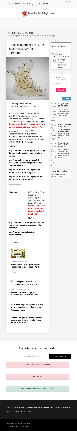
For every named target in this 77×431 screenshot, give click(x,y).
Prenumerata (20, 3)
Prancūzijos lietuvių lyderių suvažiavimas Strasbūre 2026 (24, 293)
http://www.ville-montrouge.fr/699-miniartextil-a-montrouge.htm (24, 171)
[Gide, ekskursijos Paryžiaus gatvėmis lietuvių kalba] (61, 174)
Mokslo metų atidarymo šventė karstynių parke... (63, 62)
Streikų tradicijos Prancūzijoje (64, 125)
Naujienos (58, 407)
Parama (28, 3)
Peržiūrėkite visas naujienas (21, 33)
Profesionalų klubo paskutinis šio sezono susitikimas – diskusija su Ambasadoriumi (26, 320)
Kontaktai (11, 3)
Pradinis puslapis (12, 407)
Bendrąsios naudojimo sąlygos (29, 407)
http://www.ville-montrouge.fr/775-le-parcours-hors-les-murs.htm (25, 178)
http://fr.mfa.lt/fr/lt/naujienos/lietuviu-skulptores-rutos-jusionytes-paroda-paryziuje (26, 225)
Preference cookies (26, 411)
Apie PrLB (66, 407)
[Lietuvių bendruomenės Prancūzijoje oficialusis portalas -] (38, 13)
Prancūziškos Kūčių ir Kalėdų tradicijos (64, 145)
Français (67, 2)
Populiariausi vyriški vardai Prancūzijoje (63, 105)
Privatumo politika (47, 407)
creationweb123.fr (29, 426)
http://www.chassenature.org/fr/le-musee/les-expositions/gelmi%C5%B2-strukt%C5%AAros (26, 163)
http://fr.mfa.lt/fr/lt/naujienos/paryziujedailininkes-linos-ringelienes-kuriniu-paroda (27, 153)
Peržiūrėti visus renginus (59, 46)
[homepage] (6, 3)
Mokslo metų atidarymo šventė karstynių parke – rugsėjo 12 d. (25, 265)
